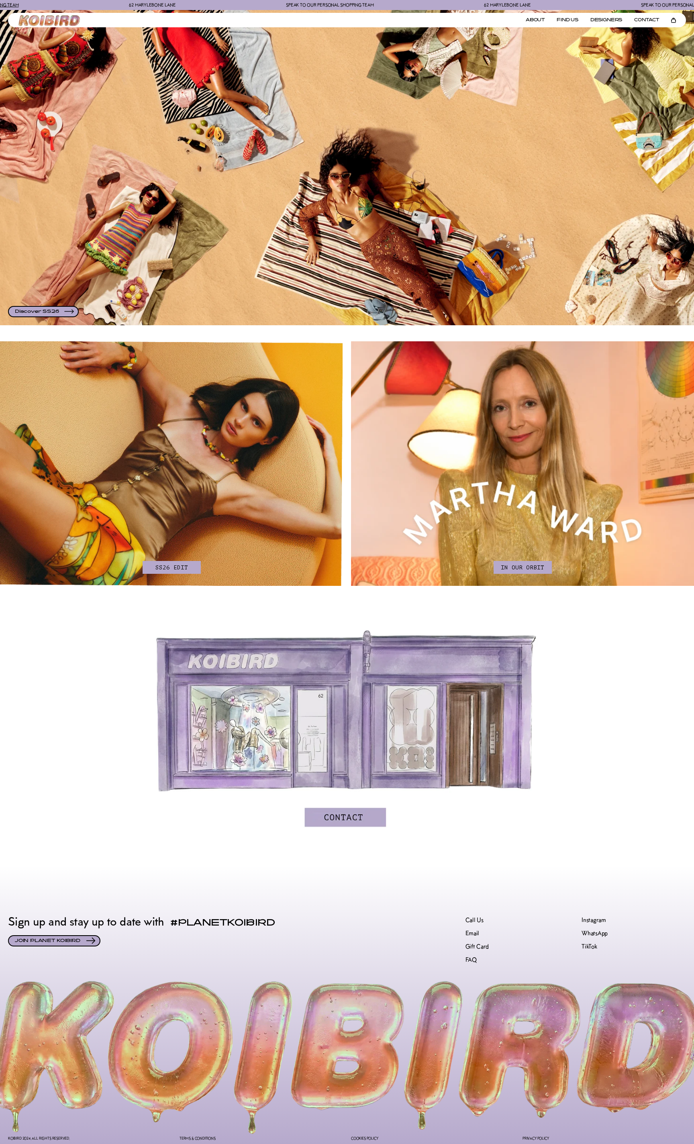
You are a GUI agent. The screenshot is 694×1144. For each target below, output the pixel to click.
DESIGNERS (606, 20)
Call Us (474, 920)
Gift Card (477, 947)
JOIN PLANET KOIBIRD (47, 941)
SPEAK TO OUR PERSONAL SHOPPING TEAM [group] (211, 5)
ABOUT (535, 20)
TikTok (589, 947)
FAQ (471, 960)
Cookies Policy (364, 1138)
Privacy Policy (536, 1138)
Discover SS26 (37, 312)
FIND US (567, 20)
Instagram (594, 920)
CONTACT (646, 20)
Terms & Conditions (198, 1138)
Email (472, 933)
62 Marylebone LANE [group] (388, 5)
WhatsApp (595, 933)
